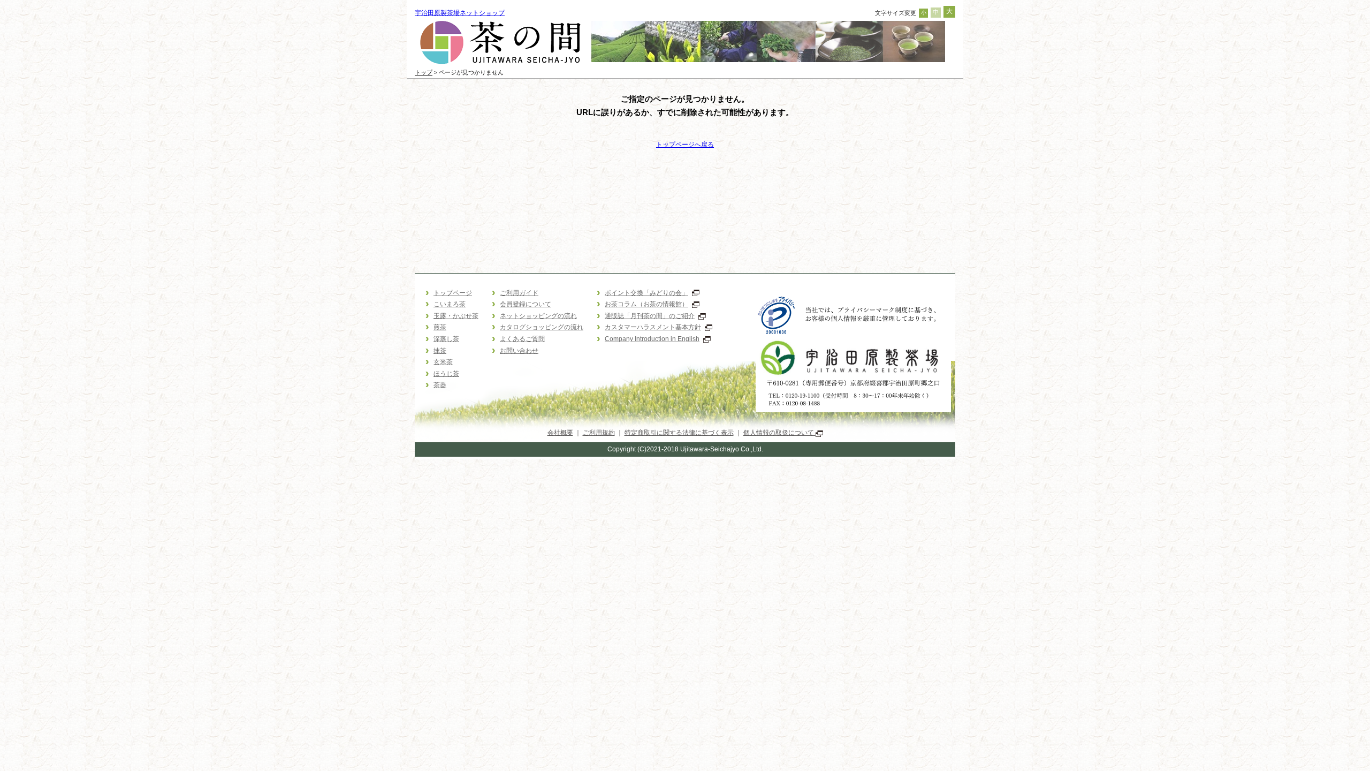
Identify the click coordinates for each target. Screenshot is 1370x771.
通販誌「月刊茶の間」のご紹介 (650, 316)
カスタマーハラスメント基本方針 (653, 327)
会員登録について (525, 304)
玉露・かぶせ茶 (455, 316)
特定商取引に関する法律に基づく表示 (679, 432)
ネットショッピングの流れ (538, 316)
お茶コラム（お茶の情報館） (646, 304)
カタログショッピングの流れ (541, 327)
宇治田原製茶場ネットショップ (460, 13)
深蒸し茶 (446, 339)
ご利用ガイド (519, 293)
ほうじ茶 (446, 373)
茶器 (439, 385)
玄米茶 (443, 362)
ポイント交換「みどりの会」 (646, 293)
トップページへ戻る (685, 144)
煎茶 (439, 327)
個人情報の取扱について (779, 432)
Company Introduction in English (652, 339)
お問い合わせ (519, 350)
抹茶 (439, 350)
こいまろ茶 (449, 304)
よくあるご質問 (522, 339)
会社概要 (560, 432)
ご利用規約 (599, 432)
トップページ (452, 293)
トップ (423, 72)
